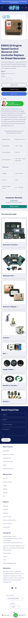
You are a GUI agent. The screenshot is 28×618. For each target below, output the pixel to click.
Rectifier (5, 489)
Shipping (3, 73)
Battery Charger (7, 482)
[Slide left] (10, 42)
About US (5, 506)
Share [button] (4, 98)
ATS (4, 353)
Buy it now (14, 93)
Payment (5, 509)
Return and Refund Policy (9, 520)
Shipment (5, 513)
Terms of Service (7, 523)
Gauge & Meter (8, 369)
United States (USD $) (13, 598)
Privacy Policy (6, 527)
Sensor (5, 465)
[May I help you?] (15, 615)
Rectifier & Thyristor (10, 385)
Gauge (5, 485)
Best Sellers (6, 451)
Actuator (6, 337)
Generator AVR (8, 276)
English (13, 606)
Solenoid (5, 492)
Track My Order (7, 516)
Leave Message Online (9, 563)
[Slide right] (17, 42)
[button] (2, 7)
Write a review (14, 206)
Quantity (3, 76)
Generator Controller (10, 245)
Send (6, 439)
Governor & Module (9, 306)
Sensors (6, 401)
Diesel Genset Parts (8, 468)
